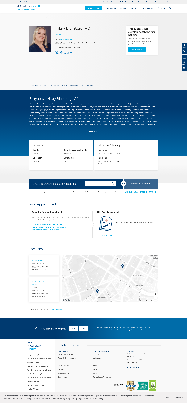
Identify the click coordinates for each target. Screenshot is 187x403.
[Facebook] (127, 368)
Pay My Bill (61, 369)
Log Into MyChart (105, 235)
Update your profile (57, 309)
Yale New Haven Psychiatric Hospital (39, 370)
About (121, 2)
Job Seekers (97, 358)
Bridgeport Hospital (33, 355)
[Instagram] (139, 368)
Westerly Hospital (33, 381)
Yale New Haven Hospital (35, 385)
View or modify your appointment (48, 224)
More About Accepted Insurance (140, 192)
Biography (33, 86)
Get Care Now (111, 8)
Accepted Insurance (70, 86)
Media (95, 369)
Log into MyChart (63, 366)
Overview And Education (49, 86)
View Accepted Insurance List (141, 184)
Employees (96, 362)
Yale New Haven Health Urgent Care (39, 378)
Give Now (148, 2)
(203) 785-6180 (66, 39)
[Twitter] (130, 368)
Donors (95, 366)
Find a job (61, 362)
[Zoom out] (155, 297)
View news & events (64, 373)
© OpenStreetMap (152, 301)
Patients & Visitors (147, 8)
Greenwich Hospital (33, 362)
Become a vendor (64, 377)
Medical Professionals (159, 2)
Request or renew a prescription (48, 227)
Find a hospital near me (66, 354)
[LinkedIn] (136, 368)
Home (31, 17)
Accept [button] (167, 397)
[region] (110, 278)
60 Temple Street (37, 260)
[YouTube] (134, 368)
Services (123, 8)
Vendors (95, 373)
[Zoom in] (155, 294)
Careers (169, 2)
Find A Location (87, 86)
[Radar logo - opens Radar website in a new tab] (66, 300)
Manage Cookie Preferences (102, 377)
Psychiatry (58, 34)
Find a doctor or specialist (67, 358)
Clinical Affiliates (33, 389)
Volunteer (140, 2)
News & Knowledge (130, 2)
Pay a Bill (105, 2)
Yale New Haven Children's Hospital (39, 359)
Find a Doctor (93, 8)
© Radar (143, 301)
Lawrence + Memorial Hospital (37, 366)
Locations (133, 8)
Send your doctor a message (45, 230)
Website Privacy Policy (96, 399)
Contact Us (114, 2)
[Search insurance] (113, 183)
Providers (96, 354)
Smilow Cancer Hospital (35, 374)
